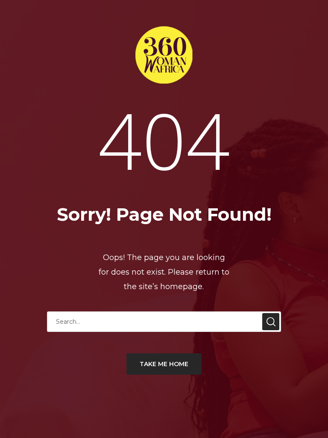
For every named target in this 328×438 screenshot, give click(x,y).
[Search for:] (164, 321)
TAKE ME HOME (164, 364)
